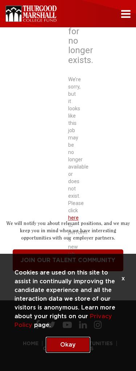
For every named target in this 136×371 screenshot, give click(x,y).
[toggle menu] (126, 13)
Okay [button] (68, 344)
